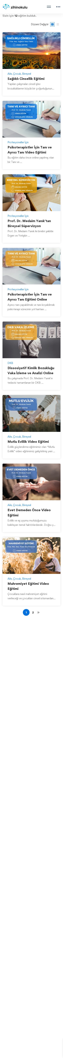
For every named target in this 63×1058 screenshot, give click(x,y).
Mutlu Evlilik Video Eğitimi (28, 442)
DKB (10, 363)
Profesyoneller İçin (18, 142)
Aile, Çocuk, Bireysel (19, 73)
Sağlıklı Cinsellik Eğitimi (26, 79)
